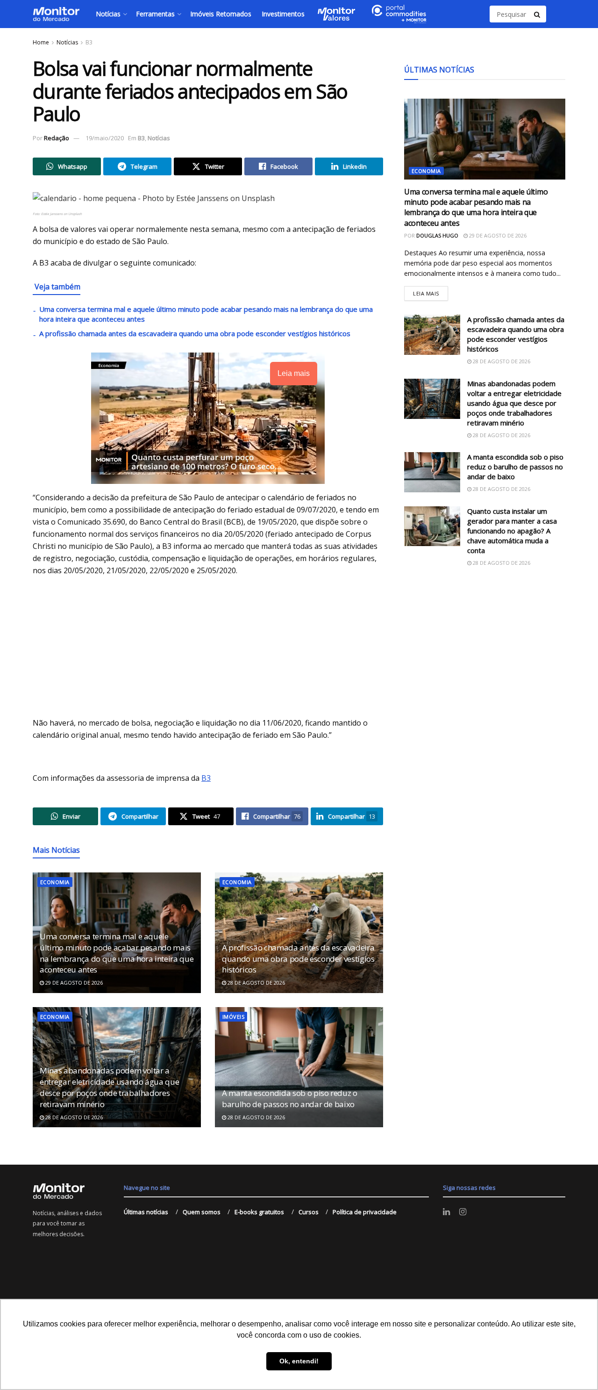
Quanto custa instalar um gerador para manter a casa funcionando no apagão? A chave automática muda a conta (512, 530)
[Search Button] (537, 14)
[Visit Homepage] (56, 14)
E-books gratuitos (259, 1212)
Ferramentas (155, 13)
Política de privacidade (365, 1212)
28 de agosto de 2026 (255, 982)
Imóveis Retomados (220, 13)
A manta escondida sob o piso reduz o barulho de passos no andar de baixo (289, 1098)
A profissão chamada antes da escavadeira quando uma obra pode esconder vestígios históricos (194, 333)
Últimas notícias (146, 1212)
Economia (55, 882)
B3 (89, 42)
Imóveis (233, 1016)
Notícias (108, 13)
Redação (56, 138)
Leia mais (430, 291)
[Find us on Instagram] (462, 1212)
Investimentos (283, 13)
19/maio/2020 (104, 138)
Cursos (309, 1212)
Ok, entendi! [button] (299, 1361)
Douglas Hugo (437, 235)
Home (41, 42)
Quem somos (202, 1212)
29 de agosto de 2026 (73, 982)
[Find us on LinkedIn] (446, 1212)
